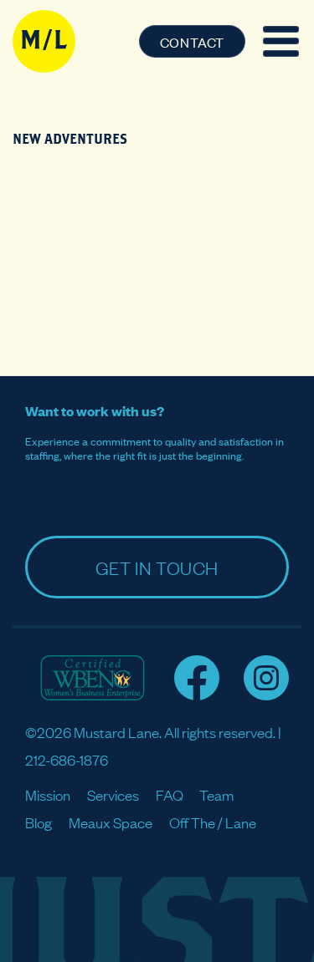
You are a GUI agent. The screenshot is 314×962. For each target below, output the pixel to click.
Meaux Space (110, 822)
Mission (47, 794)
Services (113, 794)
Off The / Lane (212, 822)
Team (216, 794)
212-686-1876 (66, 759)
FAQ (169, 794)
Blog (38, 822)
